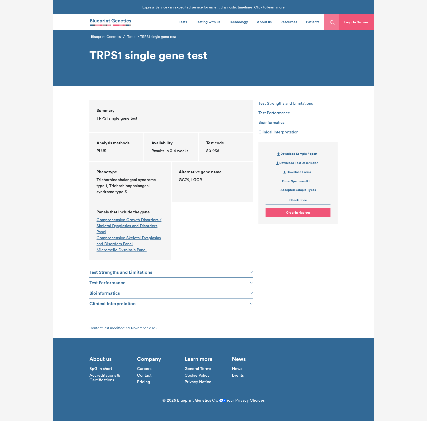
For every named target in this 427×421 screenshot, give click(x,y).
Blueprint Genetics (106, 36)
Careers (144, 368)
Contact (144, 375)
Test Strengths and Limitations (120, 272)
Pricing (143, 381)
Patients (312, 21)
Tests (183, 21)
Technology (238, 21)
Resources (288, 21)
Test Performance (107, 283)
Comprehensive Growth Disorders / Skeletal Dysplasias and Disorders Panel (129, 225)
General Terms (198, 368)
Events (238, 375)
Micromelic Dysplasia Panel (122, 249)
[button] (356, 22)
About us (264, 21)
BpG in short (100, 368)
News (237, 368)
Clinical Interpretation (112, 303)
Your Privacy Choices (245, 400)
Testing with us (208, 21)
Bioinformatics (104, 293)
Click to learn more (269, 7)
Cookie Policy (197, 375)
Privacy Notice (198, 381)
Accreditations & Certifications (104, 377)
